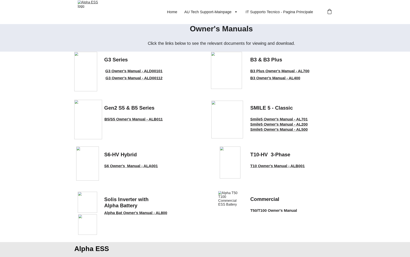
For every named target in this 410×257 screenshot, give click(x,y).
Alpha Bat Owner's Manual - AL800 (135, 213)
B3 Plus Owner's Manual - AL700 (279, 71)
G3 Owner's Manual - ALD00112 (134, 78)
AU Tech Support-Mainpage (207, 12)
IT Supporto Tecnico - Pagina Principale (279, 12)
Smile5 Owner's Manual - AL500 (279, 129)
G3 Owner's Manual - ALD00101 (134, 71)
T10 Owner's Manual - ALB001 (277, 166)
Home (172, 12)
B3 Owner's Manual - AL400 (275, 78)
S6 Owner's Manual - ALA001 (131, 166)
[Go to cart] (329, 12)
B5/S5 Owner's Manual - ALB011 (133, 119)
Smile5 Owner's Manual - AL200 (279, 124)
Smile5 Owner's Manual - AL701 (279, 119)
